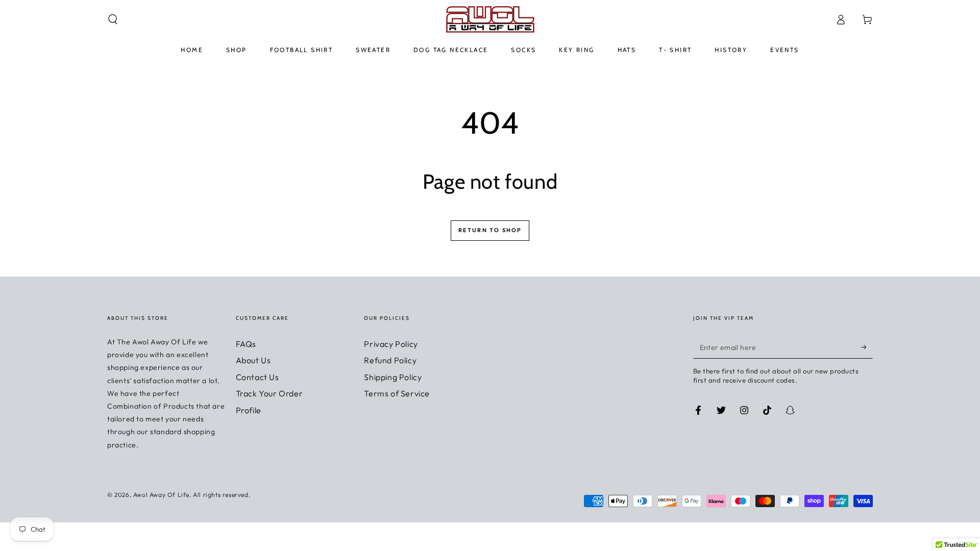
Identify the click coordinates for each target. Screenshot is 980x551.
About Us (253, 360)
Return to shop (490, 230)
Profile (248, 410)
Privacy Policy (391, 344)
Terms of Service (397, 393)
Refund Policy (390, 360)
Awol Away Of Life (161, 494)
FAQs (246, 344)
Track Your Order (269, 393)
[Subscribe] (867, 347)
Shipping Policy (393, 377)
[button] (113, 19)
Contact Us (257, 377)
